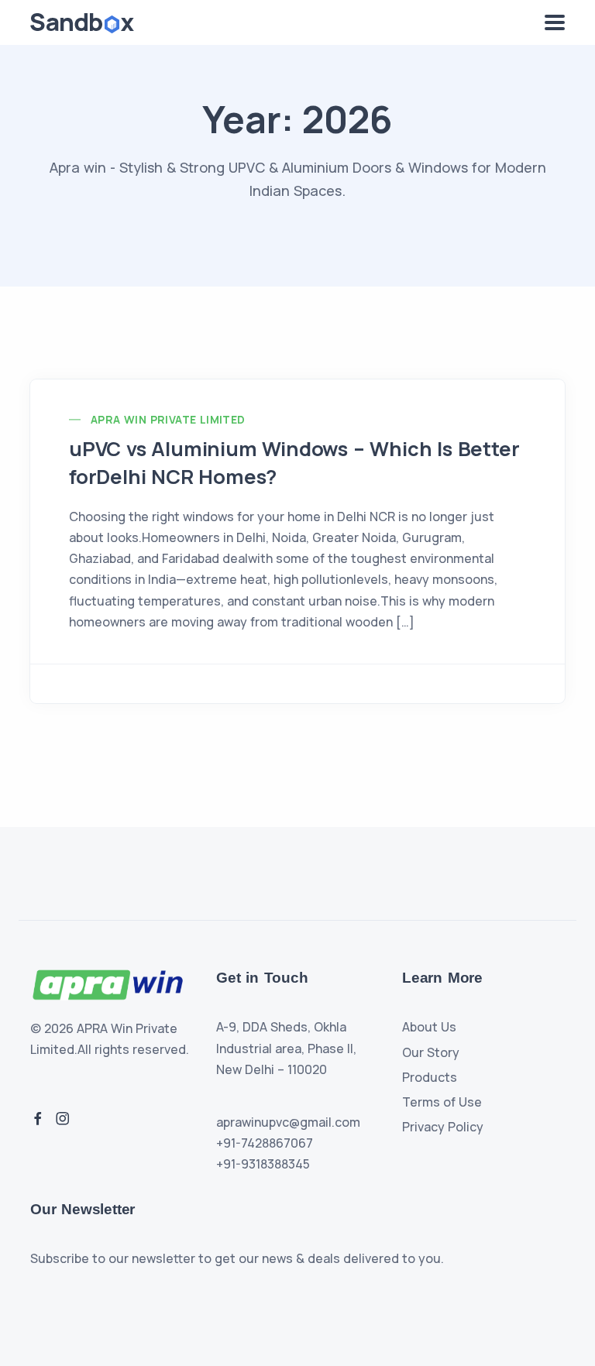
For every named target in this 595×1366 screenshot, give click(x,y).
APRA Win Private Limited (168, 419)
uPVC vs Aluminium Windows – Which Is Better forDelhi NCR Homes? (294, 462)
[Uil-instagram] (63, 1118)
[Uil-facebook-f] (38, 1118)
